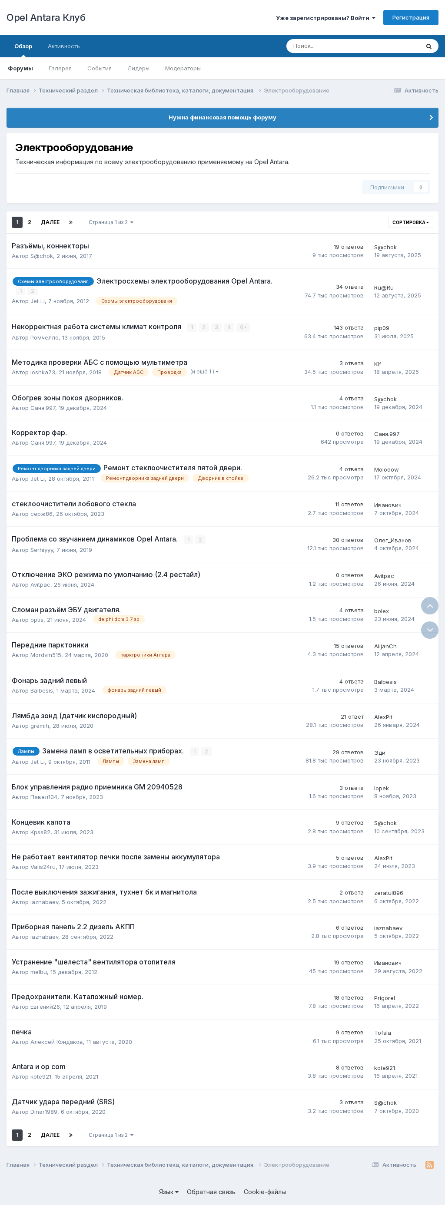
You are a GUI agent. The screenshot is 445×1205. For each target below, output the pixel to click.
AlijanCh (385, 646)
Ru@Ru (384, 287)
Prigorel (384, 997)
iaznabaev (44, 901)
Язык (167, 1191)
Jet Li (37, 300)
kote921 (40, 1076)
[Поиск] (428, 46)
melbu (38, 971)
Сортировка (409, 222)
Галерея (60, 68)
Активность (64, 46)
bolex (381, 610)
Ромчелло (44, 337)
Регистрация (410, 17)
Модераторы (183, 68)
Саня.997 (42, 407)
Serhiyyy (41, 549)
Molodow (386, 469)
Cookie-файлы (265, 1191)
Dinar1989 (43, 1111)
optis (36, 619)
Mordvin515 (45, 654)
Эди (379, 752)
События (99, 68)
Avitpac (40, 584)
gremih (39, 725)
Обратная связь (211, 1191)
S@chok (41, 255)
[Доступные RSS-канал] (429, 1165)
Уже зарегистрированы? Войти (324, 17)
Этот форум (392, 46)
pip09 (381, 327)
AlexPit (383, 716)
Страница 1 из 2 (109, 222)
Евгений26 (45, 1006)
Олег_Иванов (393, 540)
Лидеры (138, 68)
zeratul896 (388, 892)
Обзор (23, 46)
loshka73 (42, 372)
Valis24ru (43, 866)
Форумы (20, 68)
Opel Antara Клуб (46, 17)
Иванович (388, 505)
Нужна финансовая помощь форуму (222, 117)
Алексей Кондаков (56, 1041)
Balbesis (41, 690)
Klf (377, 363)
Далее (50, 222)
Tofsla (382, 1032)
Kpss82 (40, 832)
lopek (381, 788)
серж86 (41, 513)
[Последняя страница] (71, 222)
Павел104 (43, 796)
